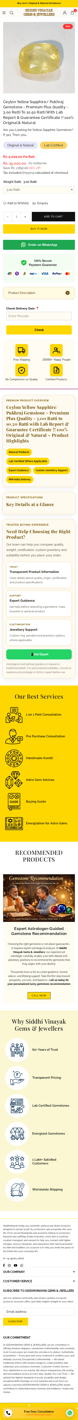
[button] (72, 12)
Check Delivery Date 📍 (22, 308)
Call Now (39, 995)
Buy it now (39, 228)
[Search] (11, 12)
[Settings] (64, 12)
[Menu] (4, 12)
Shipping (28, 173)
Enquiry (42, 203)
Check (39, 330)
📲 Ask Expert (39, 654)
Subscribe (15, 1321)
